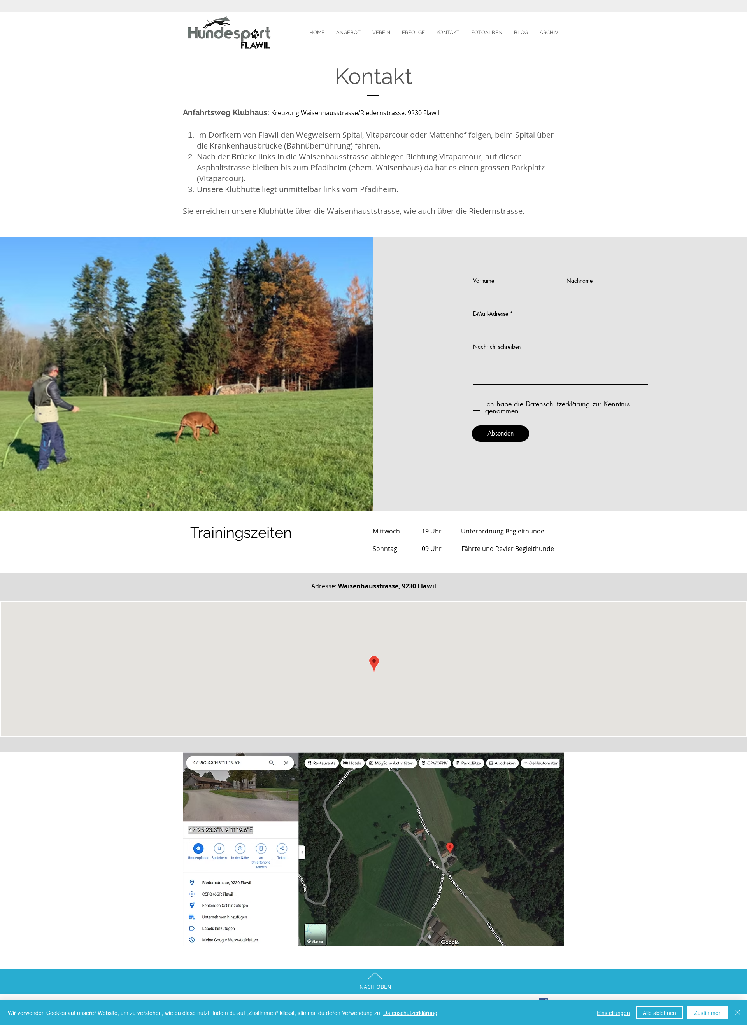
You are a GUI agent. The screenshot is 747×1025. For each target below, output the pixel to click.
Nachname (579, 280)
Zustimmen (708, 1012)
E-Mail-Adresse (490, 314)
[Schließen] (737, 1012)
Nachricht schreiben (497, 347)
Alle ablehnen (659, 1012)
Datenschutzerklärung (410, 1012)
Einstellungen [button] (613, 1012)
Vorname (483, 280)
